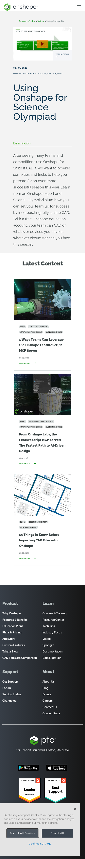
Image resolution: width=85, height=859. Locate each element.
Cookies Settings (40, 843)
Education (52, 74)
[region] (40, 829)
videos (41, 21)
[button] (42, 44)
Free (44, 74)
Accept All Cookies (22, 833)
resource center (27, 21)
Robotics (37, 74)
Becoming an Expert (22, 74)
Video (59, 74)
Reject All (57, 833)
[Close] (75, 809)
